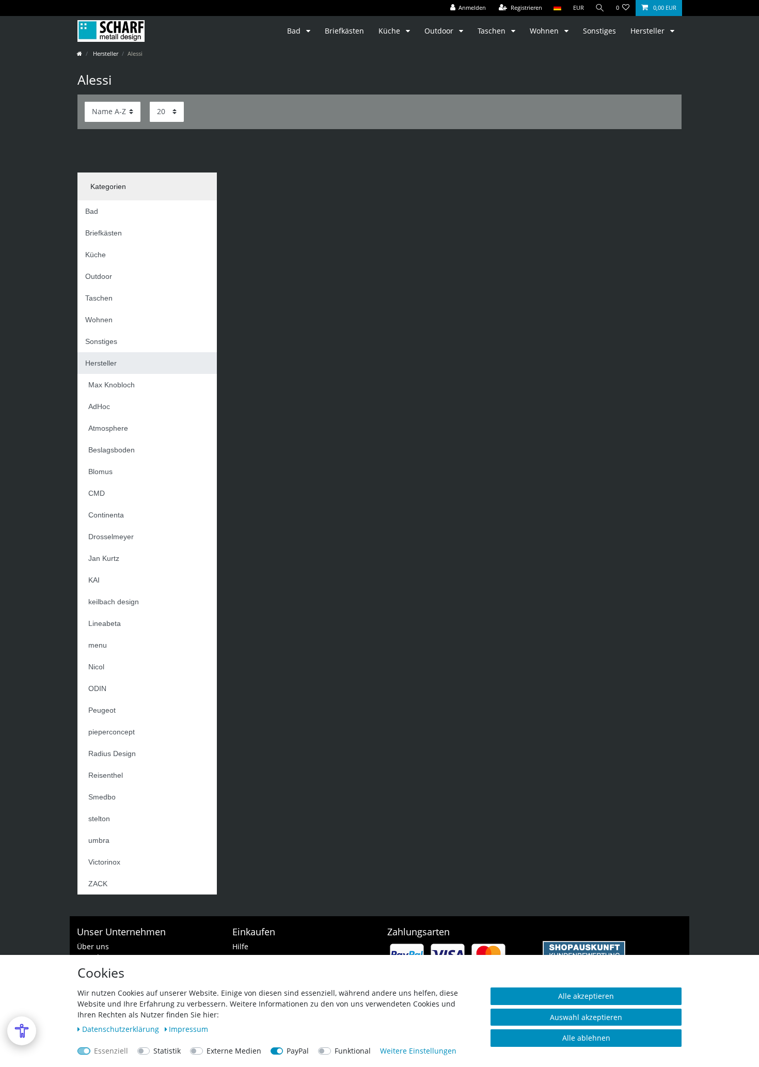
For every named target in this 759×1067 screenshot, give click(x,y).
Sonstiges (599, 31)
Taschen (493, 31)
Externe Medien (234, 1051)
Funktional (353, 1051)
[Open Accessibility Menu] (21, 1030)
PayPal (298, 1051)
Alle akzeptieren (586, 996)
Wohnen (545, 31)
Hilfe (240, 946)
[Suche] (600, 8)
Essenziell (111, 1051)
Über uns (93, 946)
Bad (295, 31)
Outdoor (439, 31)
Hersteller (648, 31)
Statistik (167, 1051)
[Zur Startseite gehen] (79, 53)
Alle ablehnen (586, 1038)
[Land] (557, 8)
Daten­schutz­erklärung (121, 1029)
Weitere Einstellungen (418, 1051)
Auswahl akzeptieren (586, 1017)
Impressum (188, 1029)
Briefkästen (344, 31)
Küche (390, 31)
